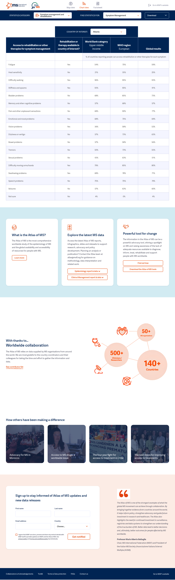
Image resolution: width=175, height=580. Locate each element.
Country (58, 521)
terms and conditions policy (39, 539)
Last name (58, 508)
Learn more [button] (19, 257)
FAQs (73, 574)
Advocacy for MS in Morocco (20, 456)
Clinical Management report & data (86, 277)
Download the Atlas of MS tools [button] (143, 269)
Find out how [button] (143, 263)
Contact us (84, 574)
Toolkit (40, 574)
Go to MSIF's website (160, 5)
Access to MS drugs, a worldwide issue (63, 456)
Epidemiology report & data (86, 271)
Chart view (84, 7)
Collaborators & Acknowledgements (19, 574)
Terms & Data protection (57, 574)
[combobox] (72, 526)
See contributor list (14, 366)
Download (151, 15)
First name (19, 508)
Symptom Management (116, 15)
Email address (20, 521)
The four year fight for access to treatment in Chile (108, 456)
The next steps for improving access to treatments (150, 456)
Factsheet (97, 7)
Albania (96, 31)
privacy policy (22, 539)
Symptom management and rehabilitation (52, 15)
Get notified (78, 536)
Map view (71, 7)
